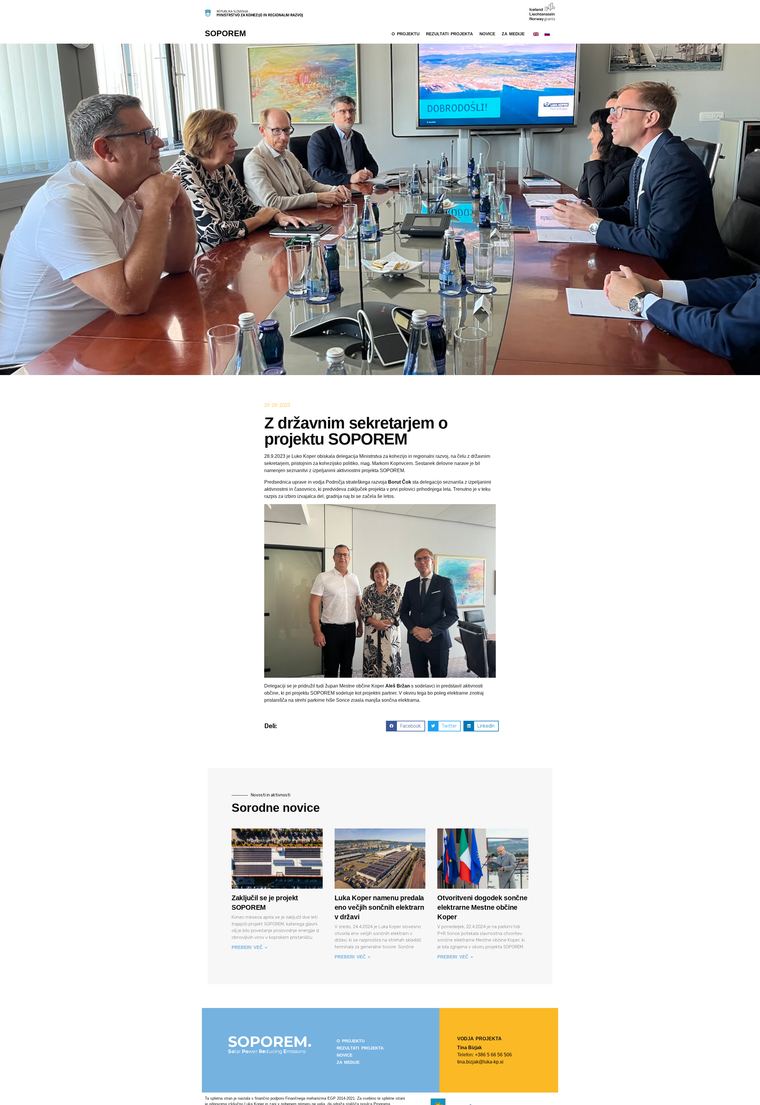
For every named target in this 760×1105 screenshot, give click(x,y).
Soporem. (270, 1042)
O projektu (405, 33)
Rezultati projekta (449, 33)
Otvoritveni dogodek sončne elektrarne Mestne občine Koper (482, 907)
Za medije (513, 33)
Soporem (225, 33)
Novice (487, 33)
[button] (405, 726)
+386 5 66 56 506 (493, 1054)
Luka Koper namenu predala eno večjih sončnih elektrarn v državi (379, 907)
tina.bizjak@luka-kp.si (480, 1061)
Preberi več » (249, 947)
